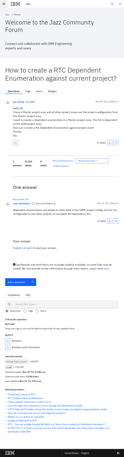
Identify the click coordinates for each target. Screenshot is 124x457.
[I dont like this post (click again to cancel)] (116, 142)
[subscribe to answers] (7, 340)
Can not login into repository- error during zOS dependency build (45, 405)
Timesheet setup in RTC (22, 394)
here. (107, 268)
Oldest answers (61, 166)
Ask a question (16, 282)
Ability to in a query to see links (26, 416)
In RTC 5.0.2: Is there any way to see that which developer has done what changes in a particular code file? (58, 429)
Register (18, 248)
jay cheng (18, 101)
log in (29, 248)
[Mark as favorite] (15, 142)
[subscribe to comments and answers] (7, 347)
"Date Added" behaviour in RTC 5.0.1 (29, 401)
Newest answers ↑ (88, 160)
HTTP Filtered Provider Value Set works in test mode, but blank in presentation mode (57, 409)
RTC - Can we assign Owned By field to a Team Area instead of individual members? (56, 424)
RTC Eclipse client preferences (25, 398)
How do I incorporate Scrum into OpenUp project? (37, 413)
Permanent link (21, 199)
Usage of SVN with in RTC (22, 420)
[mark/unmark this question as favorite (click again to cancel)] (15, 142)
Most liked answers (63, 160)
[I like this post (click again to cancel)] (109, 142)
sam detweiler (21, 203)
